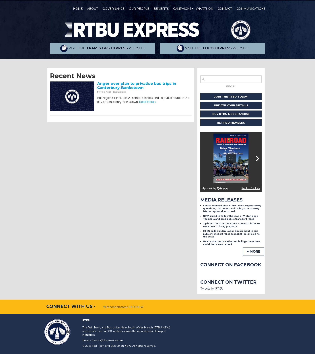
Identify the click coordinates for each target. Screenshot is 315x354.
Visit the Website (106, 48)
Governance (114, 8)
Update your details (231, 105)
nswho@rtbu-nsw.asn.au (107, 340)
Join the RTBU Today (231, 96)
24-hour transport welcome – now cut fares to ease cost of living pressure (231, 225)
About (92, 8)
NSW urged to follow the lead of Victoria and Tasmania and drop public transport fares (230, 217)
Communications (251, 8)
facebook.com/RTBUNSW (125, 307)
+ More (253, 252)
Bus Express (119, 92)
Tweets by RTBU (211, 288)
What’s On (204, 8)
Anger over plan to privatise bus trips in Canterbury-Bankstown (136, 85)
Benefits (161, 8)
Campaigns (182, 8)
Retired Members (231, 122)
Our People (139, 8)
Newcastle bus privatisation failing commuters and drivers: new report (231, 243)
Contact (225, 8)
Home (78, 8)
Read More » (147, 102)
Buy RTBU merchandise (231, 114)
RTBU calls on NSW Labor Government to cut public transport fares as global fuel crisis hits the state (231, 234)
